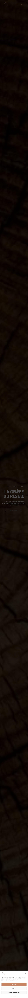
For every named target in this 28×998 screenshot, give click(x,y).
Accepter (14, 984)
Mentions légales (13, 996)
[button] (26, 973)
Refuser (14, 988)
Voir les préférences (14, 992)
